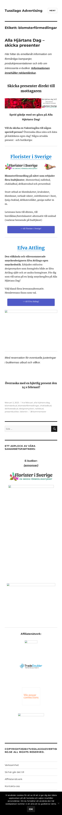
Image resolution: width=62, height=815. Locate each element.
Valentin (24, 411)
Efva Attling (31, 248)
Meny (52, 10)
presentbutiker (12, 411)
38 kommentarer (38, 411)
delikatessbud (11, 408)
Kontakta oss (12, 786)
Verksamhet (12, 765)
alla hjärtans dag (42, 402)
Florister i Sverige (31, 157)
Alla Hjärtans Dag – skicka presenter (25, 43)
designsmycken (26, 408)
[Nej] (58, 803)
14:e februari (27, 402)
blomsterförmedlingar (28, 405)
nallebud (39, 408)
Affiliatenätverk (13, 779)
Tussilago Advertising (23, 11)
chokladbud (45, 405)
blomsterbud (11, 405)
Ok (31, 809)
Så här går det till (14, 772)
